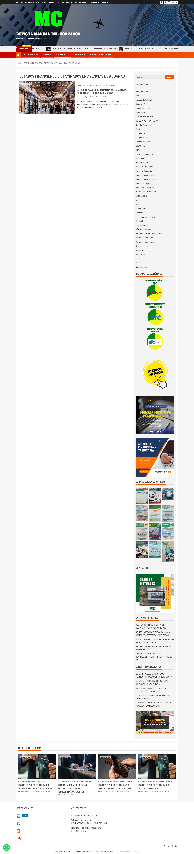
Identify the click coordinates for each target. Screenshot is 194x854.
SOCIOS (139, 259)
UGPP (138, 263)
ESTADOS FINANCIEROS (100, 85)
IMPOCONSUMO (142, 163)
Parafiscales (141, 213)
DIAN (138, 129)
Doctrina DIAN (87, 85)
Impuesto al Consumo (144, 167)
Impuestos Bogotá (143, 184)
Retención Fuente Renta (145, 238)
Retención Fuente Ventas (145, 242)
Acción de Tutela (142, 92)
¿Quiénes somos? (48, 2)
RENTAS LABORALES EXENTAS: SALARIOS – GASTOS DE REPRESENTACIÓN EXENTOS (56, 49)
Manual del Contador (102, 97)
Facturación (140, 158)
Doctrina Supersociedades (146, 142)
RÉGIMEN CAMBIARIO (144, 229)
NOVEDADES (111, 85)
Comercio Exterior (143, 104)
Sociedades (140, 254)
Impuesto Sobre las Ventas (146, 179)
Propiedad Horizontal (144, 225)
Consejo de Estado (143, 108)
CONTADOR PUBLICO (144, 117)
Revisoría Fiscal (142, 246)
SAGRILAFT (140, 250)
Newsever (123, 851)
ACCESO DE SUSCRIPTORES (101, 2)
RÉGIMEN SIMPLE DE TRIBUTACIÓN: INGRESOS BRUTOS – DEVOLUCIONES (125, 49)
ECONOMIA (140, 146)
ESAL (138, 150)
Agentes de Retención (144, 100)
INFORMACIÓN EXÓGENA (146, 192)
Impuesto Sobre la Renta (145, 175)
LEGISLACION (141, 196)
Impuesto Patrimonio (144, 171)
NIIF (137, 204)
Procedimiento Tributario (145, 217)
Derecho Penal (141, 125)
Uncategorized (141, 267)
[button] (42, 827)
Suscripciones (71, 2)
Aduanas (79, 85)
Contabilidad (140, 112)
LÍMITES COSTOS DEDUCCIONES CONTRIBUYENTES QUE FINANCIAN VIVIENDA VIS (154, 657)
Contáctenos (84, 2)
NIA (137, 200)
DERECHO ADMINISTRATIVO (147, 121)
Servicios (60, 2)
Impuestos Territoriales (145, 188)
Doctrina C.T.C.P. (142, 133)
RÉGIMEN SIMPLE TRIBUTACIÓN (149, 234)
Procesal (139, 221)
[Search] (176, 55)
